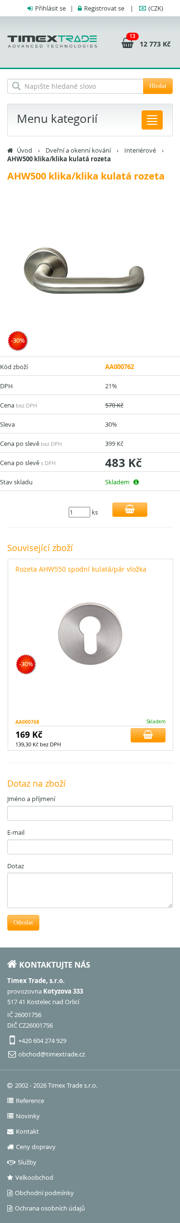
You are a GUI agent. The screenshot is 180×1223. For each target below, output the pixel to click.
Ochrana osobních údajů (50, 1208)
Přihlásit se (50, 8)
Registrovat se (104, 8)
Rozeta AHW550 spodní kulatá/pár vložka (80, 569)
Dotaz (15, 866)
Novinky (28, 1116)
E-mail (15, 832)
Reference (30, 1100)
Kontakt (27, 1131)
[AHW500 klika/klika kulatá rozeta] (90, 277)
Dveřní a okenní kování (78, 150)
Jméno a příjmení (31, 798)
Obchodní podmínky (44, 1192)
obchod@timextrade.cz (51, 1054)
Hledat (158, 85)
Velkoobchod (34, 1177)
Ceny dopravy (36, 1146)
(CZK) (155, 8)
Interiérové (140, 150)
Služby (27, 1162)
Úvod (24, 150)
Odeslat (23, 922)
